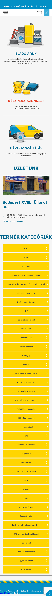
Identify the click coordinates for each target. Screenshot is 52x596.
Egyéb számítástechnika (26, 373)
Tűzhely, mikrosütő (26, 445)
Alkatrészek (26, 569)
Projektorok (26, 329)
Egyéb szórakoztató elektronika (26, 275)
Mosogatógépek (26, 427)
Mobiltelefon (26, 338)
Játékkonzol (26, 266)
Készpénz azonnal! (26, 101)
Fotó (26, 248)
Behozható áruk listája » (26, 106)
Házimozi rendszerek (26, 320)
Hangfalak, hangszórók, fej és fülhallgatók (26, 284)
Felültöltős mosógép (26, 409)
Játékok (26, 489)
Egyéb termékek (26, 560)
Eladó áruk (26, 54)
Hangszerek (26, 543)
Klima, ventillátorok (26, 382)
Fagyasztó (26, 453)
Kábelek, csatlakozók (26, 552)
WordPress (5, 593)
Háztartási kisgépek (26, 391)
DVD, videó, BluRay (26, 302)
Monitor (26, 364)
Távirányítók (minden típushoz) (26, 525)
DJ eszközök (26, 462)
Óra (26, 480)
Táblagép (26, 355)
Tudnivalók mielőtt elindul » (26, 108)
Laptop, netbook (26, 347)
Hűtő (26, 436)
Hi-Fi (26, 311)
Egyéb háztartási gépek (26, 400)
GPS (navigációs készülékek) (26, 534)
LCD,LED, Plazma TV (26, 293)
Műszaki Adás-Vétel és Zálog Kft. (26, 6)
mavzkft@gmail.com (15, 221)
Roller (26, 498)
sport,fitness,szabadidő (26, 471)
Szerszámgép (26, 516)
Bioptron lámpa (26, 507)
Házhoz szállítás (26, 148)
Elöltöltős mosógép (26, 418)
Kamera (26, 257)
